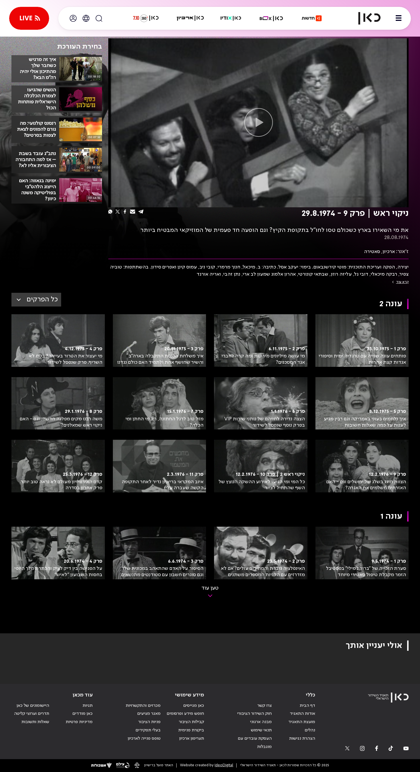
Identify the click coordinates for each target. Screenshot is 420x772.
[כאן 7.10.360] (146, 18)
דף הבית (307, 705)
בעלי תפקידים (148, 730)
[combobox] (36, 300)
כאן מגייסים (193, 705)
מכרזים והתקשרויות (143, 705)
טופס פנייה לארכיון (144, 738)
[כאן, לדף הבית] (364, 18)
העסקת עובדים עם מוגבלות (255, 742)
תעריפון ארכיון (191, 738)
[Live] (29, 18)
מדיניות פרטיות (79, 722)
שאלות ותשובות (35, 722)
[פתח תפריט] (398, 18)
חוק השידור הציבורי (254, 713)
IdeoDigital (224, 765)
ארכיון (389, 251)
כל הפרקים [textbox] (42, 299)
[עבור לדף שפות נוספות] (86, 18)
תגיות (88, 705)
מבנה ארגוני (261, 722)
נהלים (310, 730)
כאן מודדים (82, 713)
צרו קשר (264, 705)
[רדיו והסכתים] (231, 18)
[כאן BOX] (271, 18)
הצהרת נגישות (302, 738)
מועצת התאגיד (301, 722)
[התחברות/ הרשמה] (73, 18)
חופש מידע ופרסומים (185, 713)
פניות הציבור (149, 722)
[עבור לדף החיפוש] (99, 18)
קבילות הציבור (191, 722)
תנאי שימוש (261, 730)
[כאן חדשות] (311, 18)
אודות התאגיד (302, 713)
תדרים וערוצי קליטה (31, 713)
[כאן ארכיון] (190, 18)
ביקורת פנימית (191, 730)
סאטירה (372, 251)
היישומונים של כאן (33, 705)
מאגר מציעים (149, 713)
